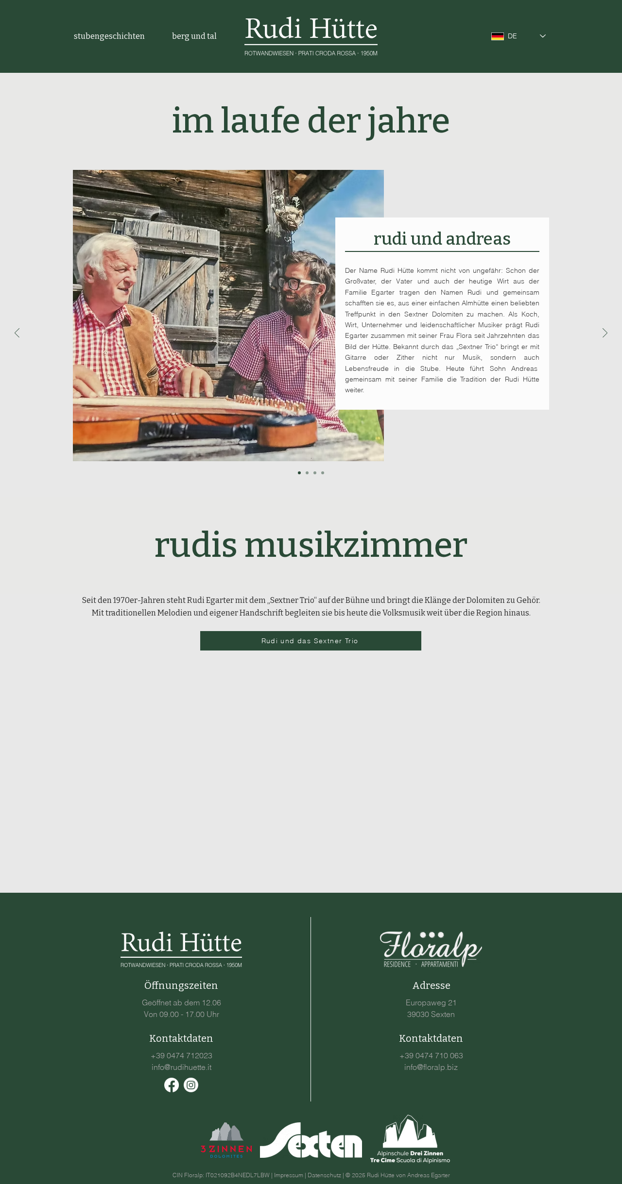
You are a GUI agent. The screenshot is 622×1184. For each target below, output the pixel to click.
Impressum (288, 1175)
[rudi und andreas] (299, 472)
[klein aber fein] (322, 472)
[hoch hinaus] (314, 472)
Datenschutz (324, 1175)
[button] (116, 36)
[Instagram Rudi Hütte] (191, 1085)
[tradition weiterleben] (307, 472)
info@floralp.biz (431, 1067)
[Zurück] (17, 333)
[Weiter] (605, 333)
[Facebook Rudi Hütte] (171, 1085)
